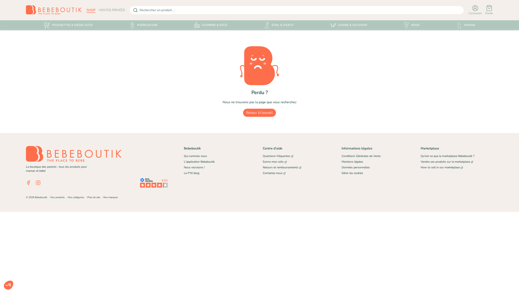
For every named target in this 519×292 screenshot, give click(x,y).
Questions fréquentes (276, 156)
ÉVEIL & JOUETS (283, 25)
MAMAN (469, 25)
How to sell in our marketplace (440, 167)
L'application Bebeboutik (199, 162)
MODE (415, 25)
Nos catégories (76, 197)
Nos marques (110, 197)
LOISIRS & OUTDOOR (352, 25)
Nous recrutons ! (194, 167)
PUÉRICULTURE (147, 25)
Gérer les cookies (352, 173)
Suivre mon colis (273, 162)
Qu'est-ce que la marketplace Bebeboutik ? (447, 156)
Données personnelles (356, 167)
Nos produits (57, 197)
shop (91, 10)
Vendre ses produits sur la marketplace (445, 162)
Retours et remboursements (280, 167)
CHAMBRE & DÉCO (214, 25)
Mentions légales (352, 162)
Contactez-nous (272, 173)
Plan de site (93, 197)
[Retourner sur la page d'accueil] (54, 10)
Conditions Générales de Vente (361, 156)
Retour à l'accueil (259, 113)
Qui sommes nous (195, 156)
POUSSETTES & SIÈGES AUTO (72, 25)
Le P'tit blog (191, 173)
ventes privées (112, 10)
